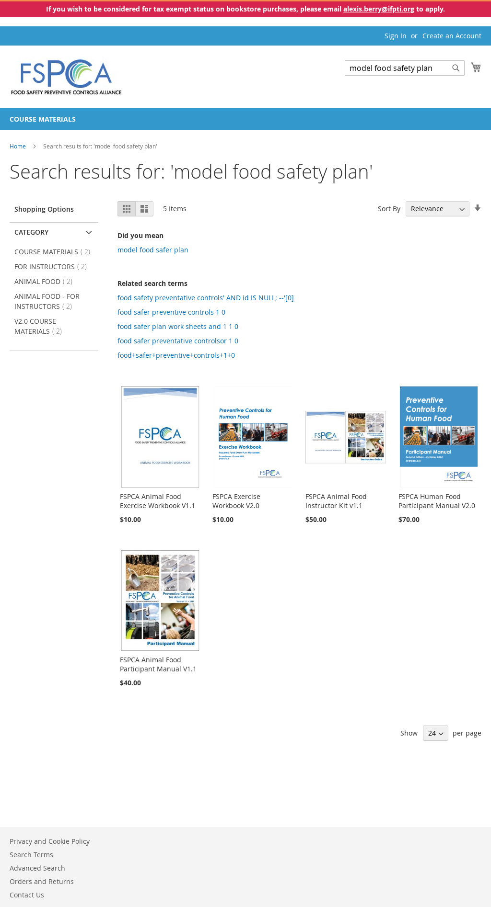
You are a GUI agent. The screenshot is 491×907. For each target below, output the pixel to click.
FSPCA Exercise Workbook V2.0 (236, 501)
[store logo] (66, 76)
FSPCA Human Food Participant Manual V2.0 (436, 501)
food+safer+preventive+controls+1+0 (176, 355)
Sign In (396, 35)
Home (18, 146)
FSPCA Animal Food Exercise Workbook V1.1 (157, 501)
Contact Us (27, 894)
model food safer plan (152, 249)
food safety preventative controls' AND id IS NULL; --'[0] (205, 297)
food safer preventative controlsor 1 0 (177, 340)
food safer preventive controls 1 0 (171, 312)
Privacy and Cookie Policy (50, 841)
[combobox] (405, 68)
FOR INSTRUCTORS (53, 266)
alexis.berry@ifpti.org (378, 8)
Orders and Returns (42, 881)
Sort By (389, 208)
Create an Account (451, 35)
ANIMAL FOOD (46, 281)
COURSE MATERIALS (55, 251)
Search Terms (31, 854)
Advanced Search (37, 868)
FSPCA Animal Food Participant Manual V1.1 (158, 664)
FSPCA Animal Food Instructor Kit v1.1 (336, 501)
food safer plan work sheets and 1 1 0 (177, 326)
